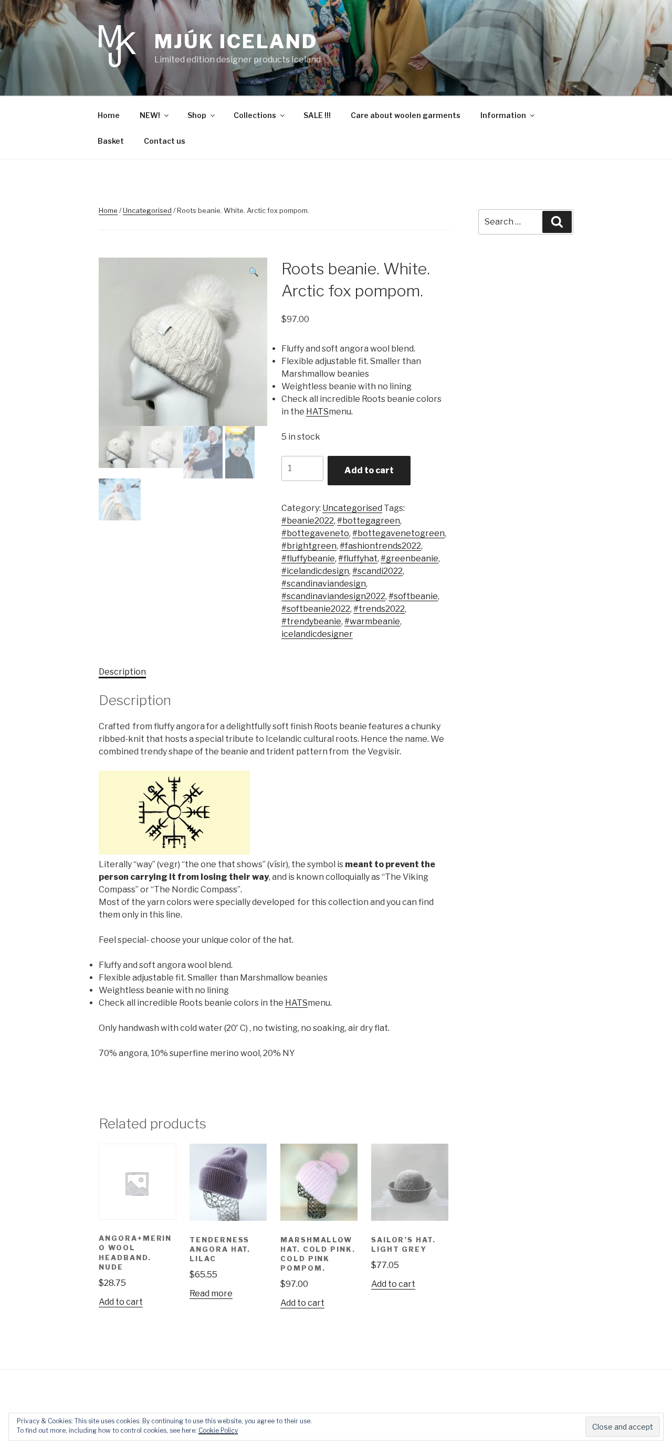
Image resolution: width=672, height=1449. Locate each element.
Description (122, 672)
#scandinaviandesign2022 (333, 596)
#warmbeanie (372, 621)
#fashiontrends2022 (380, 546)
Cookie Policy (218, 1430)
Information (503, 115)
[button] (274, 814)
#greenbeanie (409, 558)
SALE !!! (317, 115)
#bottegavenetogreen (398, 533)
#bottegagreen (368, 521)
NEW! (150, 115)
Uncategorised (147, 210)
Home (109, 115)
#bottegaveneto (315, 533)
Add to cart (369, 470)
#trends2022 (379, 609)
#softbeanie (413, 596)
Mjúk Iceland (236, 41)
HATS (317, 412)
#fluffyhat (357, 558)
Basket (111, 140)
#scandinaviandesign (323, 584)
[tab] (122, 672)
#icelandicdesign (315, 571)
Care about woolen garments (405, 115)
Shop (196, 115)
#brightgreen (309, 546)
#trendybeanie (311, 621)
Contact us (164, 140)
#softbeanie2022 (315, 609)
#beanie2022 (307, 521)
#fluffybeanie (308, 558)
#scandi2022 (377, 571)
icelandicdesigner (317, 634)
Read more (211, 1293)
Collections (255, 115)
